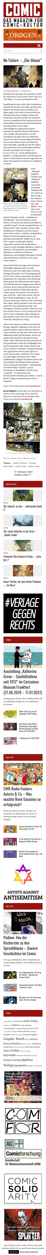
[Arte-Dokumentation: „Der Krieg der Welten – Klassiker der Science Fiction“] (10, 977)
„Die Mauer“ (35, 205)
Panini (7, 1050)
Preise (20, 1051)
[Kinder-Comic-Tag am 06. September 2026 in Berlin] (10, 716)
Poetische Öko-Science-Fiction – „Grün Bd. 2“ (22, 558)
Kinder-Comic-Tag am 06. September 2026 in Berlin (28, 712)
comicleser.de (26, 399)
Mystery (17, 1047)
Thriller (30, 1066)
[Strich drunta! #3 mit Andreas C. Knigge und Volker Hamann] (10, 844)
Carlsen (15, 1025)
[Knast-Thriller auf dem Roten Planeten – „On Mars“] (23, 575)
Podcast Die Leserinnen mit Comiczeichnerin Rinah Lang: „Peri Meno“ (31, 854)
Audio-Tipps (10, 757)
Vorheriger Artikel (25, 472)
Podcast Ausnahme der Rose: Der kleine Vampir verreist (30, 827)
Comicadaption (26, 1025)
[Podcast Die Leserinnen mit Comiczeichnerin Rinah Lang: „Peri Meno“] (10, 856)
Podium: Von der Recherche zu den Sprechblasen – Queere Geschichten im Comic (20, 945)
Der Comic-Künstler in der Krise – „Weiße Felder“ (19, 533)
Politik (15, 1050)
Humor (7, 1043)
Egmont (33, 1031)
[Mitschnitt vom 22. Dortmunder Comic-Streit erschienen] (10, 1002)
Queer (24, 1051)
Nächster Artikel (21, 475)
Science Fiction (21, 466)
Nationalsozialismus (32, 1047)
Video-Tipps (9, 906)
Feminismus (14, 1035)
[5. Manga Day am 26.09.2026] (10, 743)
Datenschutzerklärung (28, 1252)
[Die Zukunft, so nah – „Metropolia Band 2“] (23, 499)
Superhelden (20, 1065)
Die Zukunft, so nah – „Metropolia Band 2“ (22, 508)
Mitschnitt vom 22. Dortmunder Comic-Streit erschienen (30, 998)
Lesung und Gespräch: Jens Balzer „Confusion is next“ (30, 986)
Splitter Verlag (34, 466)
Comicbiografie (9, 1028)
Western (39, 1066)
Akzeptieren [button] (14, 1252)
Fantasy (6, 1034)
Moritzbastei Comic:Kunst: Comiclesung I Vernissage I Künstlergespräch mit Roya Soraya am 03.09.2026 (28, 727)
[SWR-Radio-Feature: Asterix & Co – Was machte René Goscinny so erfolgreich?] (23, 784)
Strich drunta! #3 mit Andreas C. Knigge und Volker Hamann (30, 840)
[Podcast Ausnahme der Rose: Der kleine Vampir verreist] (10, 831)
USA (35, 1066)
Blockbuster (7, 1025)
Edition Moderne (24, 1031)
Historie (27, 1039)
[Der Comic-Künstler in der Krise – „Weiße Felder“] (23, 524)
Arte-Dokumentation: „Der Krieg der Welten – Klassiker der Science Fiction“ (30, 975)
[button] (23, 35)
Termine (8, 640)
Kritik (5, 503)
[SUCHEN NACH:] (23, 50)
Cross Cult (33, 1028)
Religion (29, 1051)
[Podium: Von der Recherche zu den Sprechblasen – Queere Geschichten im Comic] (23, 932)
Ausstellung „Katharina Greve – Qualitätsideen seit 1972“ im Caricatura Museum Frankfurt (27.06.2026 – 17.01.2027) (22, 681)
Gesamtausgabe (30, 1034)
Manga (6, 1047)
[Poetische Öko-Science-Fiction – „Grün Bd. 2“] (23, 550)
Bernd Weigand (13, 91)
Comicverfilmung (21, 1028)
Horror (34, 1039)
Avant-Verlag (30, 1021)
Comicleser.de (35, 386)
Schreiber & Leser (30, 1055)
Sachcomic (19, 1056)
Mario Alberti (8, 466)
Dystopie (32, 463)
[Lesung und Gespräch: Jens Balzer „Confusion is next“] (10, 990)
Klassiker (16, 1043)
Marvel (12, 1047)
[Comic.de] (23, 14)
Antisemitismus (8, 1021)
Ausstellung (18, 1021)
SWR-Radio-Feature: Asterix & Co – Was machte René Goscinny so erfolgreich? (22, 796)
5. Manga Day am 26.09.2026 (29, 738)
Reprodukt (9, 1055)
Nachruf (22, 1047)
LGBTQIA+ (29, 1044)
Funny (21, 1035)
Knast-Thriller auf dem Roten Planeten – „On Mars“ (22, 583)
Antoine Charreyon (20, 463)
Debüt (9, 1031)
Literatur (36, 1043)
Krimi (23, 1044)
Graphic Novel (13, 1039)
